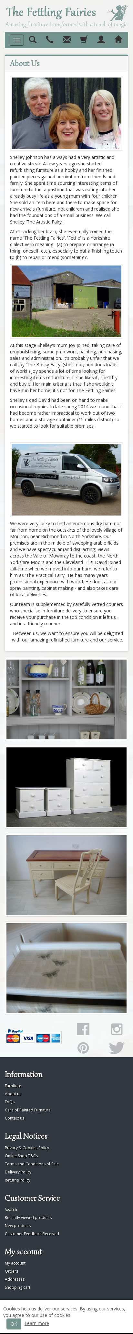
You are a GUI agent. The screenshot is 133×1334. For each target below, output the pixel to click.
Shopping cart (17, 1287)
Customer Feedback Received (32, 1233)
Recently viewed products (28, 1217)
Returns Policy (17, 1180)
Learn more (37, 1323)
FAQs (10, 1102)
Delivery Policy (18, 1172)
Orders (11, 1271)
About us (13, 1094)
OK (14, 1324)
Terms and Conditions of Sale (32, 1164)
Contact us (14, 1118)
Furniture (13, 1086)
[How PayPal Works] (33, 1037)
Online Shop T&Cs (21, 1156)
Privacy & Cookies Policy (27, 1148)
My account (15, 1263)
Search (11, 1209)
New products (18, 1225)
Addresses (15, 1279)
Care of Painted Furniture (28, 1110)
